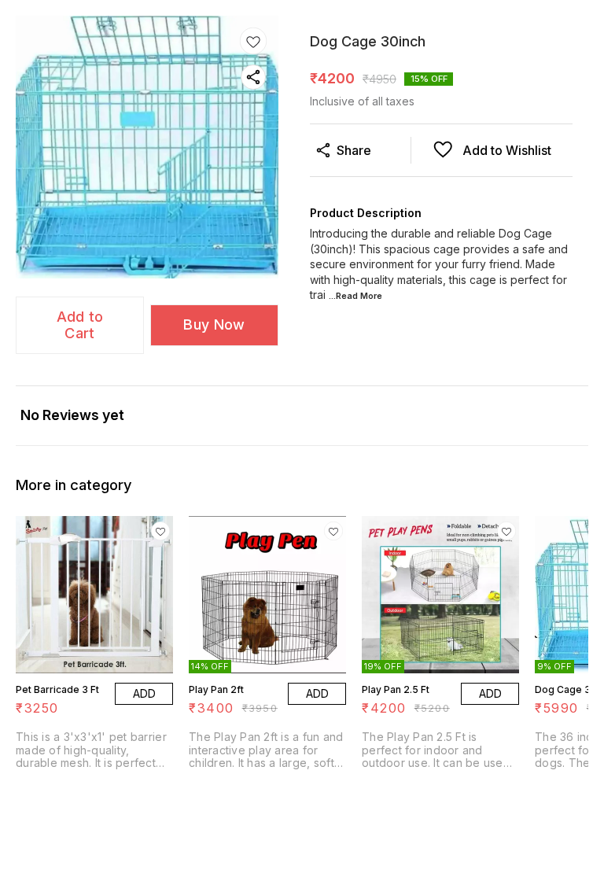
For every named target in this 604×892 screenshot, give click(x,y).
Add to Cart (80, 324)
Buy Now (214, 324)
